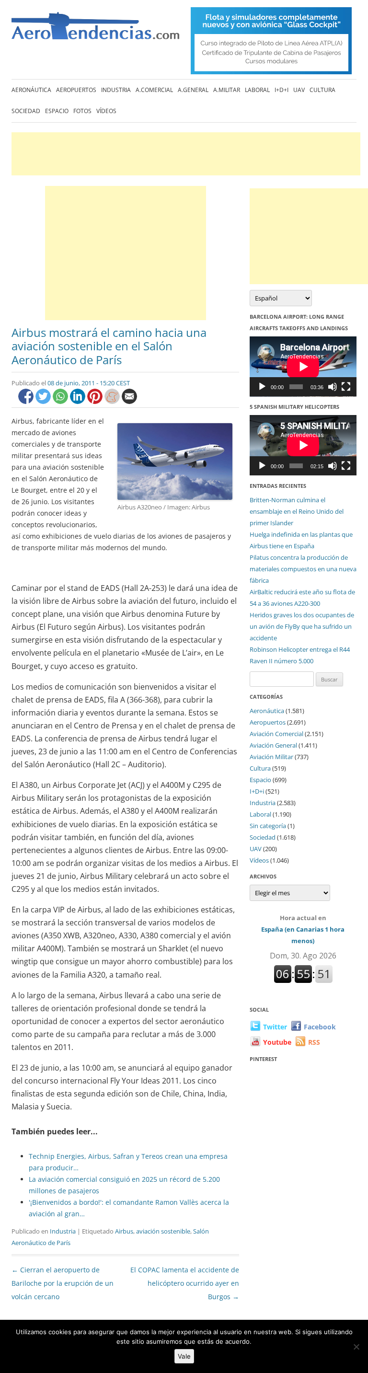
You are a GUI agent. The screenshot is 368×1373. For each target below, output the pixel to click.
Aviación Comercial (276, 733)
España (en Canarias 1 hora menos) (303, 929)
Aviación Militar (271, 756)
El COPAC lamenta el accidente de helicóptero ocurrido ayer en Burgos (184, 1283)
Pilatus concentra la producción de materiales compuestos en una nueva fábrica (303, 569)
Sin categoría (268, 825)
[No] (356, 1346)
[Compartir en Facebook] (26, 401)
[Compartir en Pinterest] (95, 401)
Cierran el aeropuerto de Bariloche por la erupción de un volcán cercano (63, 1283)
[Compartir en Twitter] (44, 401)
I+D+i (281, 90)
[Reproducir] (262, 387)
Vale (184, 1356)
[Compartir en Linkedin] (78, 401)
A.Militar (226, 90)
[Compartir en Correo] (129, 401)
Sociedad (26, 111)
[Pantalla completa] (346, 387)
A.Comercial (154, 90)
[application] (303, 366)
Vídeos (106, 111)
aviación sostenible (163, 1231)
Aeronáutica (31, 90)
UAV (299, 90)
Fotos (82, 111)
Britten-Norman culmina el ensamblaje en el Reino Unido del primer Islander (297, 511)
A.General (193, 90)
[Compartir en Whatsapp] (61, 401)
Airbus (124, 1231)
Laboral (257, 90)
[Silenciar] (332, 387)
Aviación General (273, 745)
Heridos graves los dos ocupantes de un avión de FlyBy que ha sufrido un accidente (302, 626)
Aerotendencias (95, 30)
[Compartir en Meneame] (113, 401)
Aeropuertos (76, 90)
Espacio (57, 111)
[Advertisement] (186, 153)
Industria (116, 90)
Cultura (322, 90)
